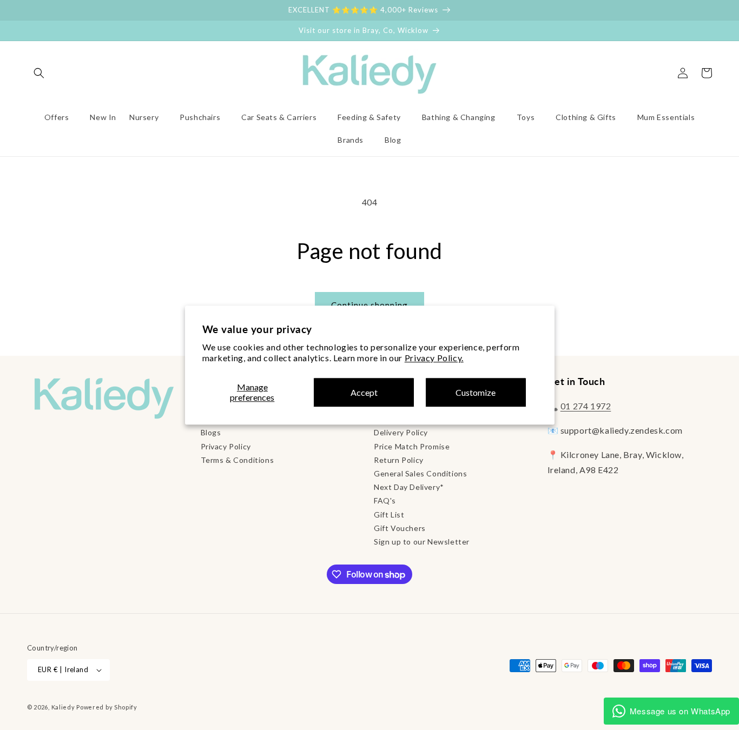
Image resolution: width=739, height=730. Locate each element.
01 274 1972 (585, 406)
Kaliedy (63, 707)
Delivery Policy (401, 432)
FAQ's (385, 500)
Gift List (389, 514)
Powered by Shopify (106, 707)
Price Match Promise (412, 446)
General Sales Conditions (420, 473)
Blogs (211, 432)
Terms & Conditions (237, 459)
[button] (39, 73)
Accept (364, 392)
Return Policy (399, 459)
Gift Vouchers (400, 528)
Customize (476, 392)
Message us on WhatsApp (680, 710)
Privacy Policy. (434, 358)
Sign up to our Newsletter (422, 541)
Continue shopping (369, 305)
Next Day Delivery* (409, 487)
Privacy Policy (226, 446)
